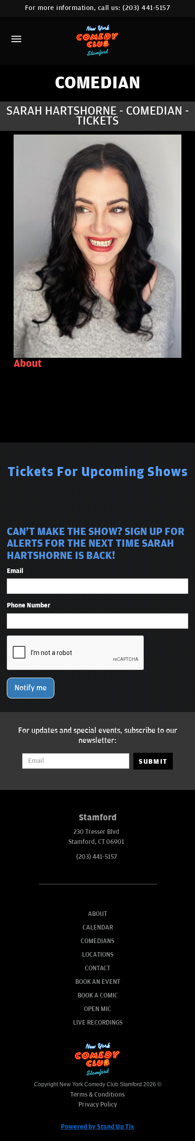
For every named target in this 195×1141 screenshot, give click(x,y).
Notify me (31, 688)
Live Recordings (97, 1022)
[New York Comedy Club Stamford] (97, 40)
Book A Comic (98, 995)
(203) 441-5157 (146, 8)
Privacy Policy (97, 1104)
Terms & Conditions (97, 1094)
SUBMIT (153, 761)
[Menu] (16, 39)
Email (15, 571)
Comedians (97, 941)
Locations (97, 954)
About (97, 914)
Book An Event (97, 982)
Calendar (98, 927)
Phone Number (28, 605)
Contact (97, 968)
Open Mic (97, 1009)
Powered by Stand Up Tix (97, 1127)
